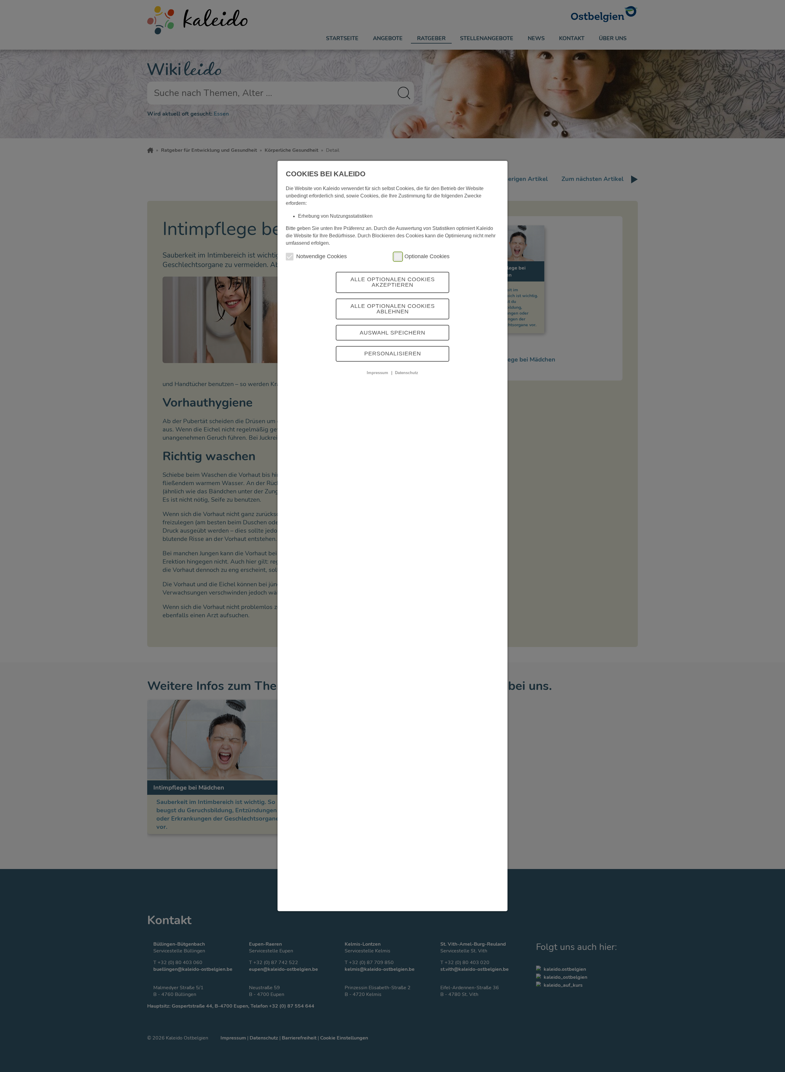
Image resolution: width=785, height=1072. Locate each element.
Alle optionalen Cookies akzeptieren (392, 282)
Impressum (377, 372)
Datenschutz (406, 372)
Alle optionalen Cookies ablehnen (392, 309)
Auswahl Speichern (392, 333)
